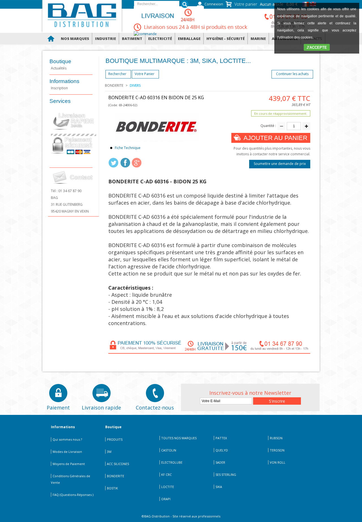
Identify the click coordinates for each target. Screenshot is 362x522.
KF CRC (166, 474)
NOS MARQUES (75, 38)
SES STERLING (226, 474)
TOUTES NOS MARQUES (179, 438)
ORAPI (166, 499)
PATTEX (221, 438)
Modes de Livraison (67, 451)
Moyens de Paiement (69, 464)
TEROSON (277, 450)
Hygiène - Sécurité (225, 38)
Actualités (58, 68)
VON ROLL (277, 462)
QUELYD (222, 450)
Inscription (59, 88)
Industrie (105, 38)
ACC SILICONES (118, 464)
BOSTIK (112, 488)
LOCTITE (167, 487)
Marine (258, 38)
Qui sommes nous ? (67, 439)
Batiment (132, 38)
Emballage (189, 38)
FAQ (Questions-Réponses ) (73, 495)
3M (109, 451)
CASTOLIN (168, 450)
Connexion (213, 4)
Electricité (160, 38)
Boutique (60, 61)
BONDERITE (114, 85)
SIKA (219, 487)
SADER (220, 462)
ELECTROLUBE (171, 462)
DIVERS (135, 85)
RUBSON (276, 438)
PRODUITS (114, 439)
